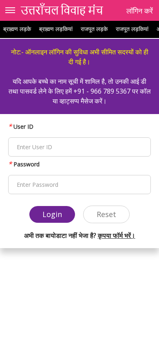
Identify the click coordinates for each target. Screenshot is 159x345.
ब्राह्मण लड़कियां (56, 29)
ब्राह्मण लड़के (17, 29)
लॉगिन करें (139, 11)
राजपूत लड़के (94, 29)
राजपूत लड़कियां (132, 29)
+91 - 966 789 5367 (101, 91)
